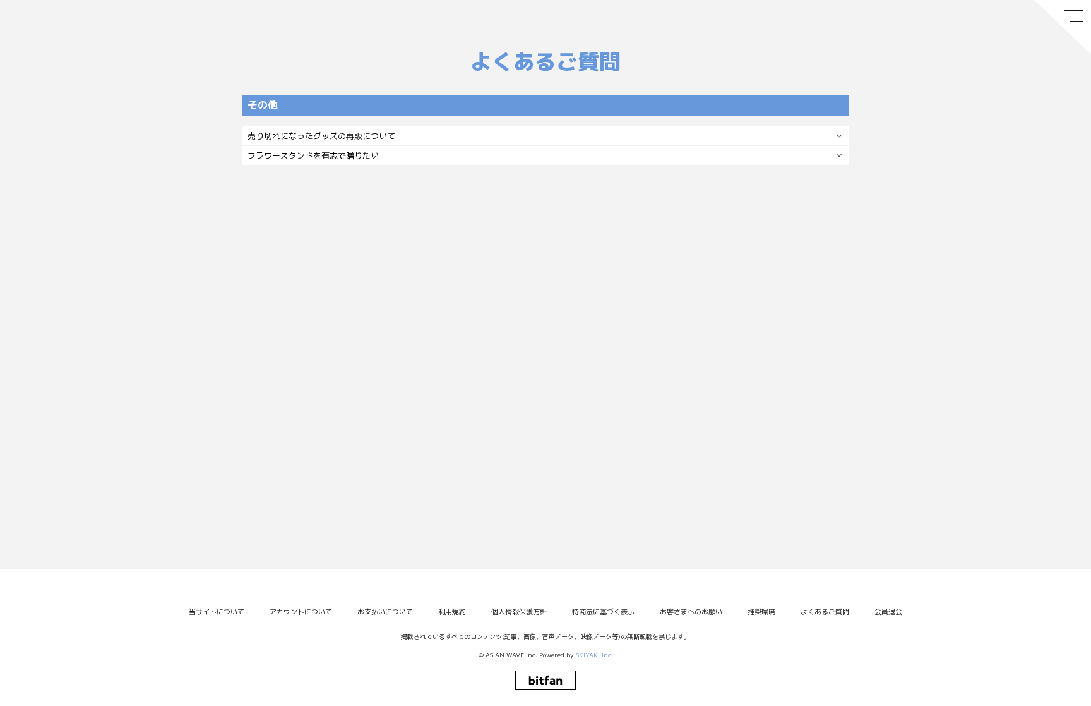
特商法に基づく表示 (603, 612)
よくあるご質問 (825, 612)
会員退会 (888, 612)
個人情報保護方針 (519, 612)
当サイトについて (216, 612)
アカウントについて (301, 612)
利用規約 (452, 612)
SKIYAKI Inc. (594, 654)
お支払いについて (385, 612)
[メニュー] (1062, 27)
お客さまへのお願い (691, 612)
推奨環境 (761, 612)
